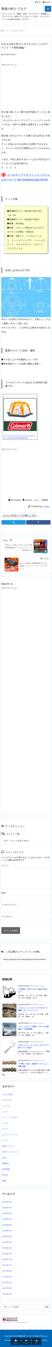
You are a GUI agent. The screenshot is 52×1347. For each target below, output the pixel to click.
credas (46, 506)
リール (5, 1123)
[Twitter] (14, 522)
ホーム (6, 30)
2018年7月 (7, 1230)
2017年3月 (7, 1282)
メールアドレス (8, 904)
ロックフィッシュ (10, 1134)
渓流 (4, 1157)
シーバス (6, 1106)
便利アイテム (8, 1146)
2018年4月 (7, 1236)
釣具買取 (6, 1169)
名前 (4, 893)
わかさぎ (28, 500)
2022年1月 (7, 1207)
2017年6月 (7, 1271)
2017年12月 (7, 1259)
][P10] (44, 179)
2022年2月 (7, 1202)
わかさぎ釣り (19, 30)
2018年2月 (7, 1248)
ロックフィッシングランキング (14, 1322)
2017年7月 (7, 1265)
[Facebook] (38, 522)
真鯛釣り (6, 1163)
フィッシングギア (10, 1117)
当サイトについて (10, 1152)
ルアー (5, 1129)
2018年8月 (7, 1225)
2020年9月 (7, 1213)
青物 (4, 1180)
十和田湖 (44, 500)
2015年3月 (7, 1294)
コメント (5, 865)
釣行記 (5, 1175)
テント (36, 500)
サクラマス (7, 1100)
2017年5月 (7, 1276)
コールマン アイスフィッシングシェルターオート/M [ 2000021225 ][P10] (20, 436)
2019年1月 (7, 1219)
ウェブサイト (7, 916)
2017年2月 (7, 1288)
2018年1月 (7, 1253)
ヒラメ (5, 1111)
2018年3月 (7, 1242)
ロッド (5, 1140)
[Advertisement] (24, 86)
